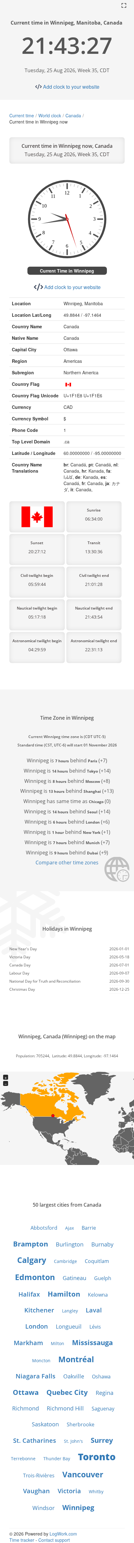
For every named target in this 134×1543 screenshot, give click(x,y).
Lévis (95, 1326)
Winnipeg (78, 1507)
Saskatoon (45, 1424)
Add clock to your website (71, 86)
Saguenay (103, 1408)
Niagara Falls (35, 1376)
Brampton (30, 1243)
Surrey (102, 1440)
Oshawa (101, 1376)
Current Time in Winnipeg (67, 271)
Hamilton (64, 1293)
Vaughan (36, 1491)
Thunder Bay (56, 1458)
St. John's (73, 1441)
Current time (21, 115)
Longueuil (69, 1326)
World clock (49, 115)
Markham (28, 1343)
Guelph (102, 1278)
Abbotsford (44, 1227)
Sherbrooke (80, 1424)
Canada (73, 115)
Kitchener (39, 1310)
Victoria (69, 1491)
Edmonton (35, 1277)
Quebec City (67, 1392)
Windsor (43, 1508)
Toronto (97, 1456)
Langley (70, 1311)
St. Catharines (34, 1440)
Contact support (54, 1540)
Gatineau (74, 1278)
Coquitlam (97, 1261)
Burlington (70, 1244)
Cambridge (65, 1261)
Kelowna (98, 1294)
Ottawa (26, 1392)
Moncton (41, 1360)
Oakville (73, 1376)
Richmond (25, 1408)
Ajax (69, 1228)
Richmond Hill (65, 1408)
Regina (104, 1392)
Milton (57, 1343)
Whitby (96, 1491)
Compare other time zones (67, 862)
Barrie (89, 1227)
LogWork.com (63, 1534)
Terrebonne (23, 1458)
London (36, 1326)
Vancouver (82, 1474)
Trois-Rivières (39, 1475)
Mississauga (92, 1342)
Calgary (31, 1260)
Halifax (29, 1294)
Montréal (76, 1359)
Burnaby (102, 1244)
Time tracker (21, 1540)
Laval (94, 1310)
